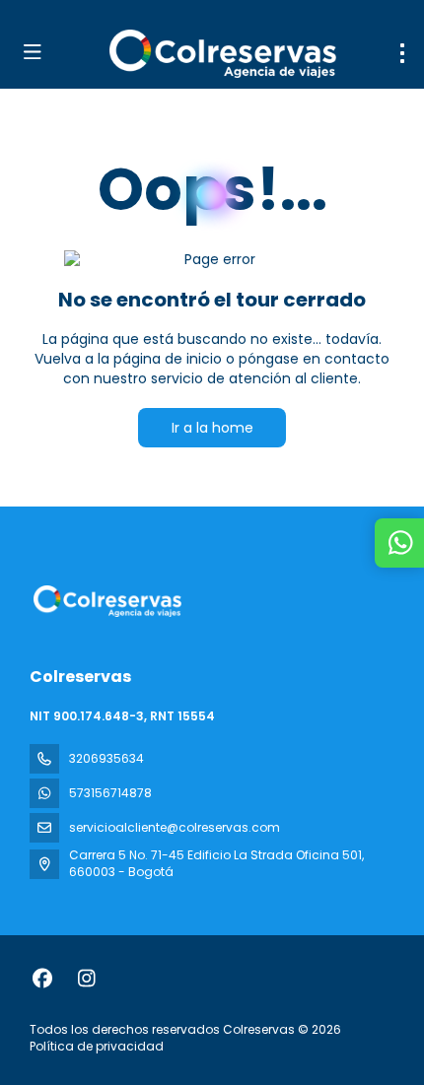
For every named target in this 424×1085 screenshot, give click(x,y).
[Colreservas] (105, 601)
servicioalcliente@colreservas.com (174, 827)
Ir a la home (212, 428)
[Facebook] (42, 978)
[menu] (402, 53)
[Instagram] (86, 978)
